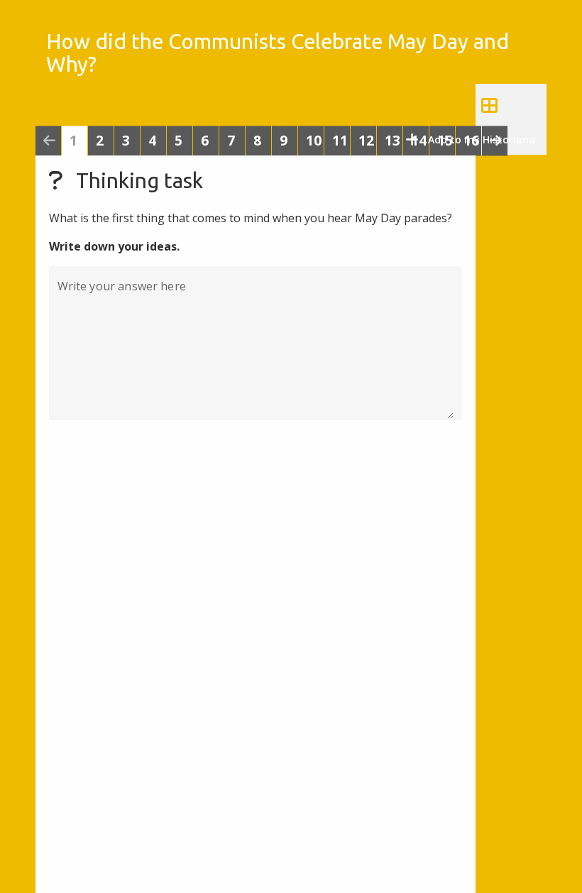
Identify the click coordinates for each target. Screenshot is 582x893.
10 (314, 140)
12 (366, 140)
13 (392, 140)
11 (340, 140)
